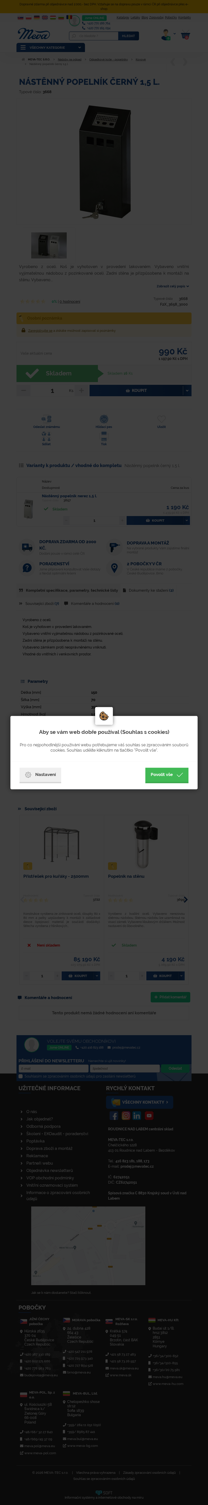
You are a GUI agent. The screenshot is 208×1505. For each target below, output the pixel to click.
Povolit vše (162, 774)
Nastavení (45, 774)
